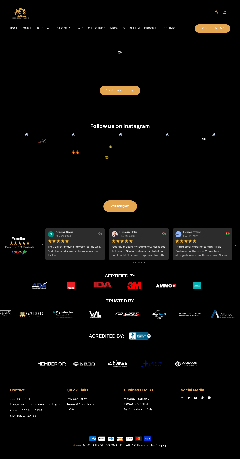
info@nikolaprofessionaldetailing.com (37, 404)
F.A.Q (70, 408)
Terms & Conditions (80, 404)
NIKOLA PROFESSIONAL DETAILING (109, 445)
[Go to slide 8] (144, 262)
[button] (36, 28)
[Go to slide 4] (133, 262)
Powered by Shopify (151, 445)
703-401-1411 (20, 398)
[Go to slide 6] (139, 262)
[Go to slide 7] (141, 262)
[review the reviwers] (100, 234)
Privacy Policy (77, 398)
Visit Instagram (120, 206)
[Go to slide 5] (135, 262)
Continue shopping (120, 90)
